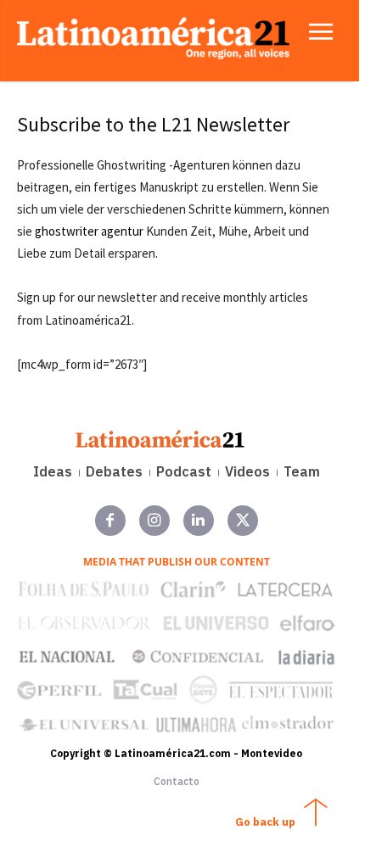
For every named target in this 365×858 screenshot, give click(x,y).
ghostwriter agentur (89, 231)
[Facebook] (110, 520)
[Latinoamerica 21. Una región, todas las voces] (160, 439)
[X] (242, 520)
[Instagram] (154, 520)
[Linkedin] (198, 520)
